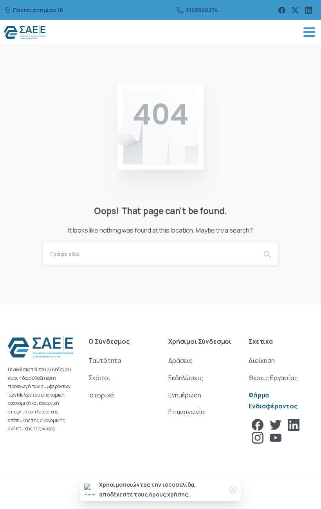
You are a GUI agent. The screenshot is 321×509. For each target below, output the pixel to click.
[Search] (267, 253)
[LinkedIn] (308, 10)
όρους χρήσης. (169, 494)
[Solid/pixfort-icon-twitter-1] (276, 424)
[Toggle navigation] (309, 32)
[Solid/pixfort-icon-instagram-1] (258, 437)
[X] (295, 10)
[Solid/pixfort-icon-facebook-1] (258, 424)
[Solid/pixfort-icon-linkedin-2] (294, 424)
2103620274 (202, 10)
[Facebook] (282, 10)
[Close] (233, 489)
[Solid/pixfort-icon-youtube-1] (276, 437)
